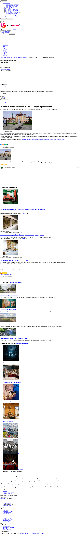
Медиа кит (5, 528)
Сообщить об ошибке (7, 503)
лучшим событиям (5, 32)
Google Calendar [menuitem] (6, 101)
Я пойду (2, 96)
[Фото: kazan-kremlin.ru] (5, 159)
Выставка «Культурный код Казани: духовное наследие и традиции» (22, 235)
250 (23, 263)
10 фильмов (20, 469)
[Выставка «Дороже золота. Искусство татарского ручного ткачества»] (40, 197)
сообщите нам (23, 270)
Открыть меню (3, 18)
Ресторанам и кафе (6, 521)
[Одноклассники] (3, 144)
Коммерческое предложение (8, 527)
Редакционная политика (8, 511)
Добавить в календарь (5, 99)
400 (23, 238)
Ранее (11, 170)
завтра (10, 35)
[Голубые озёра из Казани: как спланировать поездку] (8, 336)
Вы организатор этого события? (6, 274)
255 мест (19, 438)
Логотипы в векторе (7, 529)
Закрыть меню (9, 18)
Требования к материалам (8, 519)
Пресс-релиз (5, 510)
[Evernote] (6, 144)
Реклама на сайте (6, 526)
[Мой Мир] (4, 144)
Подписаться (16, 473)
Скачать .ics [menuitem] (5, 103)
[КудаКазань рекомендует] (10, 453)
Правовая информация (7, 512)
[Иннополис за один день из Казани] (8, 292)
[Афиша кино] (10, 469)
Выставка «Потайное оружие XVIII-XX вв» (14, 260)
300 (23, 213)
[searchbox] (40, 21)
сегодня (6, 35)
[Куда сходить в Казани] (13, 28)
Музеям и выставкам (7, 520)
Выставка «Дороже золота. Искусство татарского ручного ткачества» (22, 209)
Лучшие (6, 170)
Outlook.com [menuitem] (5, 102)
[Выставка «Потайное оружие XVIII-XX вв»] (40, 247)
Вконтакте (5, 491)
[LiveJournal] (7, 144)
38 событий (20, 453)
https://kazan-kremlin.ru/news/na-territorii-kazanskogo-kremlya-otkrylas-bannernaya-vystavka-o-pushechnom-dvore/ (43, 139)
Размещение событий (7, 518)
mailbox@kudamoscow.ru (8, 505)
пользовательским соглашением (24, 533)
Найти (2, 21)
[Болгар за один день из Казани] (8, 307)
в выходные (13, 35)
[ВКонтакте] (1, 144)
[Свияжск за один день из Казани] (8, 321)
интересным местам (6, 31)
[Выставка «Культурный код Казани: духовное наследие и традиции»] (40, 222)
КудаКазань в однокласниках (8, 492)
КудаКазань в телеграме (7, 493)
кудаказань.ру (3, 498)
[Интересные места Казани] (10, 438)
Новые (2, 170)
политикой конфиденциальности (37, 533)
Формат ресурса (6, 513)
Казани (14, 29)
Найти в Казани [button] (3, 1)
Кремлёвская (5, 86)
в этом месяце (19, 35)
